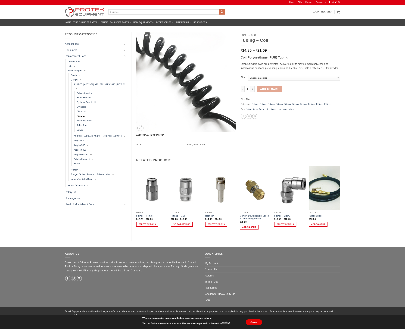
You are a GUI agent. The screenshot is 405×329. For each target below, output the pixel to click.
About (291, 2)
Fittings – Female (145, 215)
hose (279, 109)
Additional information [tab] (150, 135)
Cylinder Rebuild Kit (87, 102)
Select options (147, 224)
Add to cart (269, 89)
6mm (255, 109)
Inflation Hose (316, 215)
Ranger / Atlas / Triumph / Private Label (90, 174)
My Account (211, 263)
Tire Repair (182, 22)
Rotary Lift (70, 192)
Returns (308, 2)
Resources (200, 22)
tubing (291, 109)
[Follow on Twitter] (335, 2)
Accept (253, 322)
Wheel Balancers (76, 185)
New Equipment (142, 22)
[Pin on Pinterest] (254, 116)
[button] (322, 12)
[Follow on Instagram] (332, 2)
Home (68, 22)
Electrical (81, 111)
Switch (77, 163)
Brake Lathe (74, 61)
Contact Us (321, 2)
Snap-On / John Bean (82, 179)
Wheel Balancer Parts (115, 22)
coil (266, 109)
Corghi (74, 79)
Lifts (70, 66)
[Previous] (136, 200)
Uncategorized (73, 198)
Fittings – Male (178, 215)
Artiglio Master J (82, 159)
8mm (261, 109)
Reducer (209, 215)
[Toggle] (125, 44)
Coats (74, 75)
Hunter (74, 169)
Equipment (71, 50)
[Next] (340, 200)
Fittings (81, 116)
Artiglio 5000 (80, 150)
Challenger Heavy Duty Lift (220, 294)
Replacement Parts (75, 56)
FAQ (300, 2)
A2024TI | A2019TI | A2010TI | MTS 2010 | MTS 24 (99, 84)
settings (226, 322)
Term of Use (211, 281)
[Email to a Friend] (249, 116)
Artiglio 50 (79, 140)
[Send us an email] (339, 2)
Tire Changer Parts (85, 22)
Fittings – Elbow (282, 215)
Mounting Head (84, 120)
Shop (254, 35)
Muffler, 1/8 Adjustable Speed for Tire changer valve (254, 217)
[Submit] (222, 12)
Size (243, 77)
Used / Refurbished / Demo (80, 204)
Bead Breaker (84, 97)
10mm (249, 109)
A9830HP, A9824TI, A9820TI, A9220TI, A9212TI (98, 136)
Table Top (82, 125)
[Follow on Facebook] (329, 2)
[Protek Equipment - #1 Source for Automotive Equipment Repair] (84, 12)
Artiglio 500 (79, 145)
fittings (272, 109)
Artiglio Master (81, 154)
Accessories (163, 22)
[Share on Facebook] (243, 116)
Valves (80, 130)
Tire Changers (75, 70)
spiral (285, 109)
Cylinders (81, 107)
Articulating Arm (85, 93)
